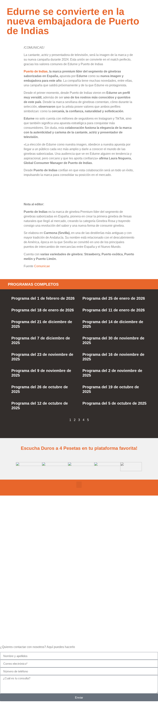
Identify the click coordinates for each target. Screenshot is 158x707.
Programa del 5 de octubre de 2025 (114, 403)
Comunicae (42, 266)
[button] (79, 485)
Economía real (79, 534)
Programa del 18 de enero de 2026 (42, 310)
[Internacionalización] (79, 604)
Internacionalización (79, 616)
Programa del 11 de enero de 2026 (113, 310)
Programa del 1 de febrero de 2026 (43, 298)
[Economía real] (79, 522)
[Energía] (79, 576)
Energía (79, 589)
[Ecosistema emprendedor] (79, 549)
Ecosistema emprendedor (79, 561)
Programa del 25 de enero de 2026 (113, 298)
